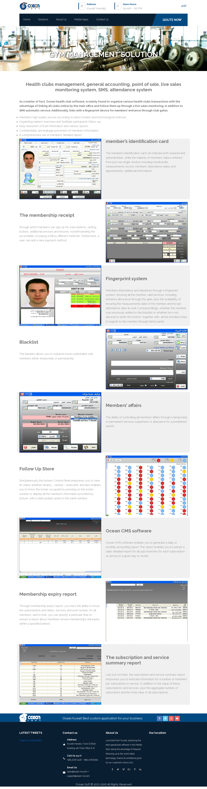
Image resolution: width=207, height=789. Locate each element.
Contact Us (102, 19)
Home (26, 19)
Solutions (43, 19)
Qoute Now (172, 20)
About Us (61, 19)
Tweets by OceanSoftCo (30, 740)
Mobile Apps (81, 19)
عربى (184, 5)
